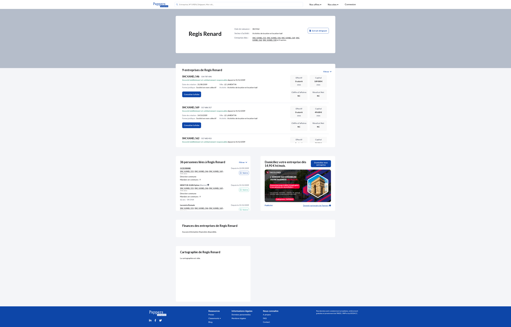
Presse (211, 315)
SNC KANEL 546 (274, 38)
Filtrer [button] (326, 72)
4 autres (282, 40)
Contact (266, 322)
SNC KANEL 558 (270, 40)
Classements (214, 318)
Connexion (350, 4)
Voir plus (183, 173)
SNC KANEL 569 (288, 38)
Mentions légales (239, 318)
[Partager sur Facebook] (155, 320)
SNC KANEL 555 (259, 38)
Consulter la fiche (191, 94)
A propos (267, 315)
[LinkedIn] (150, 320)
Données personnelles (241, 315)
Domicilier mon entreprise (321, 163)
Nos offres (314, 4)
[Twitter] (160, 320)
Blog (210, 322)
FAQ (265, 318)
